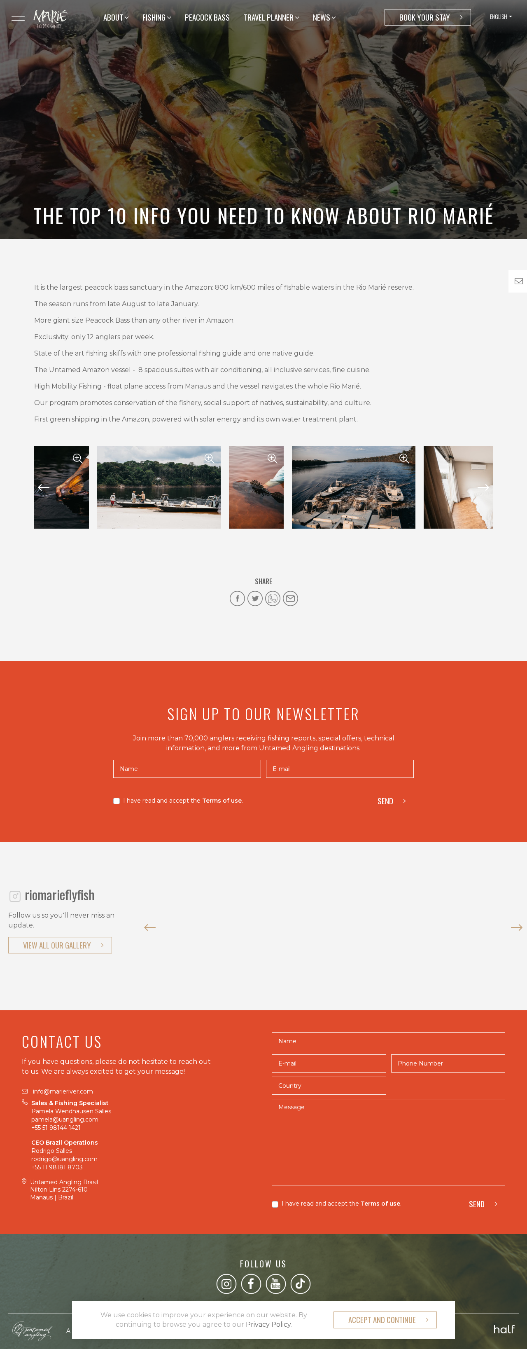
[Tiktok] (300, 1283)
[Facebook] (251, 1283)
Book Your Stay (424, 17)
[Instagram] (226, 1283)
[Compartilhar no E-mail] (290, 598)
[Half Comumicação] (504, 1327)
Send (385, 800)
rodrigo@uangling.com (64, 1159)
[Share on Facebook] (237, 598)
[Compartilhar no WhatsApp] (272, 598)
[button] (43, 487)
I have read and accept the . (183, 800)
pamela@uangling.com (64, 1119)
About (114, 17)
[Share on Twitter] (255, 598)
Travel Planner (269, 17)
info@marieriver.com (63, 1091)
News (322, 17)
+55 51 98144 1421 (56, 1127)
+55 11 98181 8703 (57, 1167)
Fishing (154, 17)
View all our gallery (57, 945)
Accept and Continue (382, 1319)
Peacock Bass (207, 17)
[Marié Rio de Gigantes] (50, 18)
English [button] (498, 16)
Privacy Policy (268, 1324)
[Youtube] (276, 1283)
